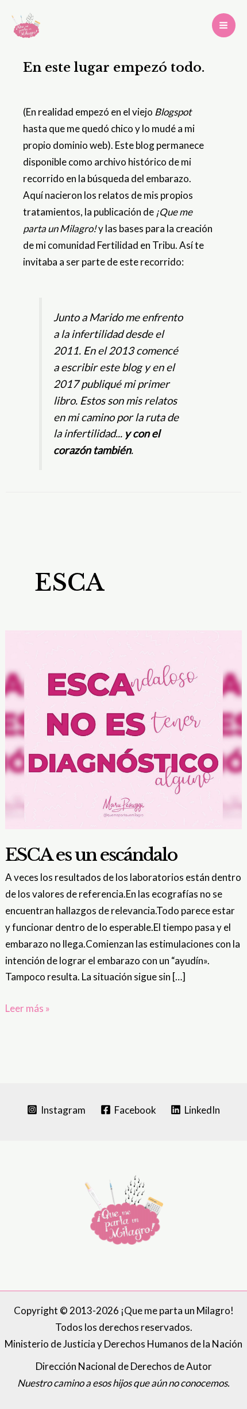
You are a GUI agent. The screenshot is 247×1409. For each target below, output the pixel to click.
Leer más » (27, 1009)
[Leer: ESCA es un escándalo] (123, 728)
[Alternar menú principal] (224, 25)
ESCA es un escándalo (91, 854)
